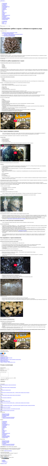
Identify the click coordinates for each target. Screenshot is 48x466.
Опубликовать (3, 381)
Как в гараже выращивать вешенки (8, 33)
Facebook (3, 460)
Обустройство (4, 7)
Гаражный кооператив (5, 17)
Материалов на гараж (5, 413)
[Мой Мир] (4, 353)
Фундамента (4, 416)
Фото (3, 22)
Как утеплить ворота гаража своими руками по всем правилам (10, 395)
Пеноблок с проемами (5, 414)
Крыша (3, 14)
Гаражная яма (4, 9)
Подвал (3, 428)
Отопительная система (6, 6)
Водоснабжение (4, 5)
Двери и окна (4, 12)
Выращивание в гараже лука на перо (6, 357)
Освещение (4, 8)
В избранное (2, 354)
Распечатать (2, 355)
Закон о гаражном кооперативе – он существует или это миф (10, 408)
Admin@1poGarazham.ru (8, 450)
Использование (4, 434)
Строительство (4, 4)
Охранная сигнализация (6, 15)
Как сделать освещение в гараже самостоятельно (8, 384)
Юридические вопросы (6, 18)
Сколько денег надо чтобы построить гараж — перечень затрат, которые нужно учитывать (14, 392)
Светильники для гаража (22, 230)
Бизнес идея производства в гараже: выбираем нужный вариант (10, 359)
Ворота (3, 11)
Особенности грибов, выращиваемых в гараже (9, 32)
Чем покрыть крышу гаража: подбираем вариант (8, 387)
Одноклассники (4, 461)
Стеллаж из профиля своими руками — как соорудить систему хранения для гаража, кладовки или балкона (17, 405)
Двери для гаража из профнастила (5, 397)
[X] (2, 353)
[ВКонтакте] (1, 353)
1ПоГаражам (2, 0)
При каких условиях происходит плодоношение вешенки (13, 34)
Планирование (4, 3)
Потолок (3, 13)
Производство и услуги (4, 358)
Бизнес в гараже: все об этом (5, 361)
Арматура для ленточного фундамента (8, 417)
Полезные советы (5, 19)
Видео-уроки (4, 23)
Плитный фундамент (5, 415)
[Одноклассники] (3, 353)
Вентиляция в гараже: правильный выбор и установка (16, 218)
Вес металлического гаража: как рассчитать (7, 410)
